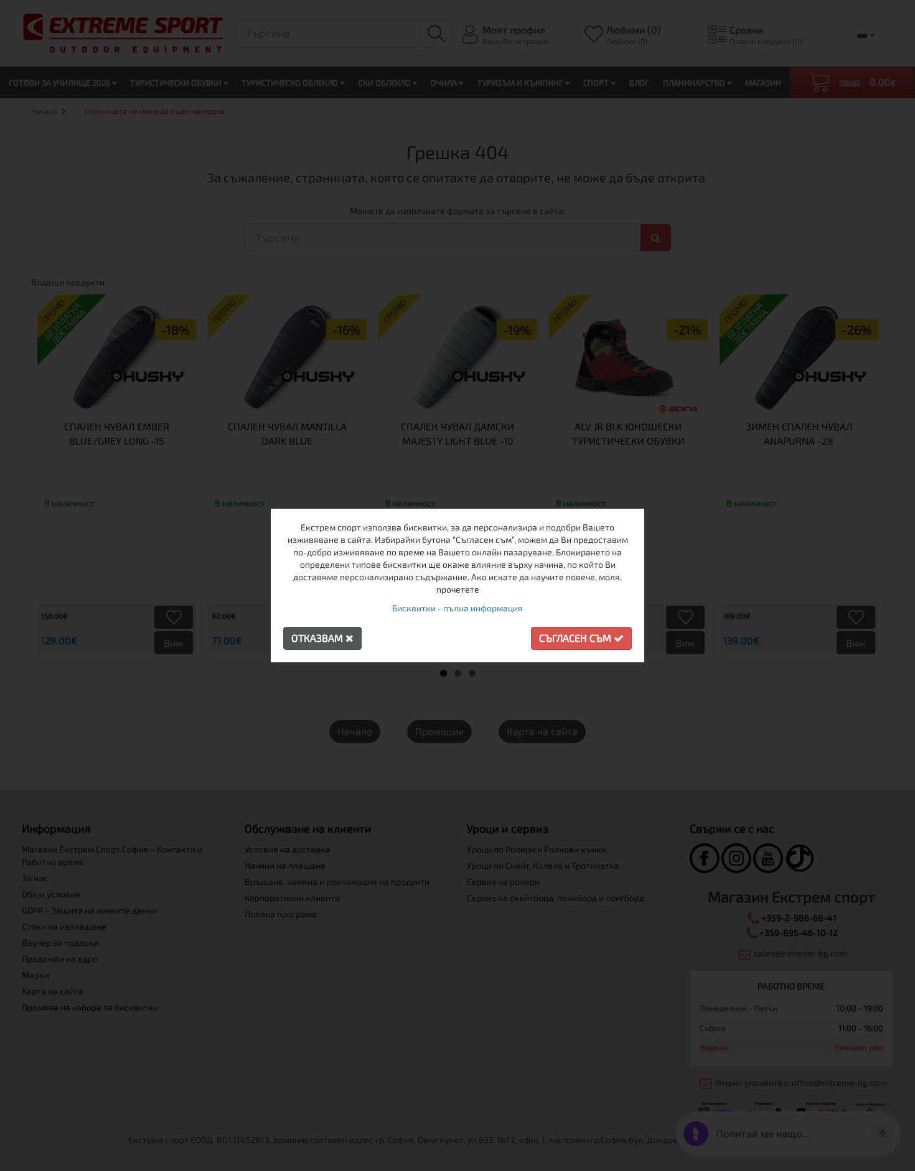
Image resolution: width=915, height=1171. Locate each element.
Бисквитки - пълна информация (457, 608)
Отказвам (318, 638)
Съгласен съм (576, 638)
